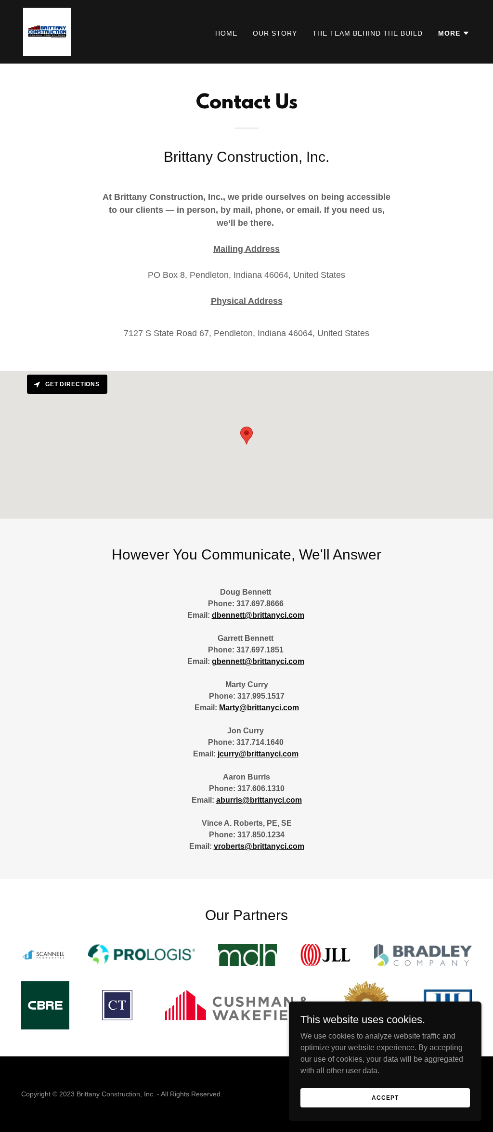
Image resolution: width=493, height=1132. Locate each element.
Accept (385, 1097)
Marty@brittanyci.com (259, 707)
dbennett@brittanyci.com (258, 615)
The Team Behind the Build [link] (367, 33)
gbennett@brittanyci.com (258, 661)
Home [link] (226, 33)
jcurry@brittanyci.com (258, 754)
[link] (47, 31)
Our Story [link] (275, 33)
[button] (454, 33)
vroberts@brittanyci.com (259, 846)
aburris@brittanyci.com (259, 800)
